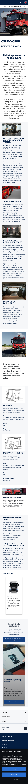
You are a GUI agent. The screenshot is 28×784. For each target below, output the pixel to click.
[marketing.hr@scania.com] (26, 6)
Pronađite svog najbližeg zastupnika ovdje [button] (14, 639)
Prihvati (14, 769)
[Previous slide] (4, 592)
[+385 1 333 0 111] (23, 6)
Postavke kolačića (14, 780)
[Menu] (2, 2)
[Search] (15, 2)
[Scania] (25, 2)
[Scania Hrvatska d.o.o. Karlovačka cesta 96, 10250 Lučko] (20, 6)
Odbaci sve (14, 774)
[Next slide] (24, 592)
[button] (14, 712)
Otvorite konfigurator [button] (14, 702)
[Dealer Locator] (20, 2)
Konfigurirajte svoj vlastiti (12, 681)
